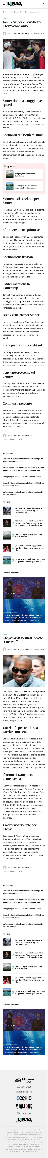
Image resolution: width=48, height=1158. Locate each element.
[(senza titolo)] (24, 588)
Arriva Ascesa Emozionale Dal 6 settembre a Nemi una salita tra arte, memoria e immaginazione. (29, 523)
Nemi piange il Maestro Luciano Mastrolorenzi (22, 476)
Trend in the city (11, 612)
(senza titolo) (10, 593)
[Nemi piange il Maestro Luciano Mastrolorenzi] (7, 535)
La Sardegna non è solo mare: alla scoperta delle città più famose (30, 560)
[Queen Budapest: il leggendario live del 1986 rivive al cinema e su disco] (7, 548)
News (5, 18)
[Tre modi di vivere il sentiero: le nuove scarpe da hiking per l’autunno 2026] (7, 511)
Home (5, 12)
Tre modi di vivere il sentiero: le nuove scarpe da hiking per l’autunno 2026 (29, 510)
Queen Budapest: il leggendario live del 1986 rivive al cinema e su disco (29, 548)
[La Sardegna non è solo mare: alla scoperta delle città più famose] (7, 560)
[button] (4, 4)
